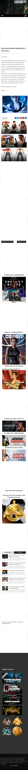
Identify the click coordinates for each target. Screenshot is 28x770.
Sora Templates (14, 765)
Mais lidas (8, 552)
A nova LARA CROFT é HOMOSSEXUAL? (16, 570)
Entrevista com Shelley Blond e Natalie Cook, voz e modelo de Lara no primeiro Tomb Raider (13, 143)
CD (11, 53)
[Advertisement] (14, 32)
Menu (2, 15)
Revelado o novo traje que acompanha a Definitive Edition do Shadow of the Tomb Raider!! (12, 156)
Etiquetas (19, 552)
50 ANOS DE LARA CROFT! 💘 (11, 369)
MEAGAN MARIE (16, 53)
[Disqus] (14, 182)
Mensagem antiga (21, 241)
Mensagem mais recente (7, 241)
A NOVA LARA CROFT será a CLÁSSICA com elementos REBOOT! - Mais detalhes (13, 129)
